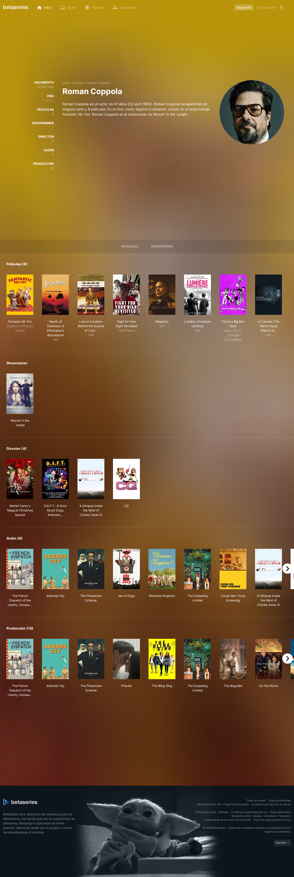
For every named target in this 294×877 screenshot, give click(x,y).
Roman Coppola (98, 83)
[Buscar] (282, 7)
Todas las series (255, 800)
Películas (129, 246)
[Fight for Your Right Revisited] (126, 295)
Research (285, 816)
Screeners (271, 816)
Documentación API (209, 804)
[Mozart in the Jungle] (19, 394)
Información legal (205, 812)
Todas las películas (279, 800)
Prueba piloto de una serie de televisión (227, 819)
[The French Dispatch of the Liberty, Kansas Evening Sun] (19, 569)
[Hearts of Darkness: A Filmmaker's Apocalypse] (55, 295)
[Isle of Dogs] (126, 569)
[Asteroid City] (55, 569)
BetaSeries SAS (241, 816)
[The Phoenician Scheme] (90, 569)
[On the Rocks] (268, 659)
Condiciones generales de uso (249, 812)
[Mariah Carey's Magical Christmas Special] (19, 479)
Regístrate (244, 7)
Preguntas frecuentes (236, 804)
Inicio (66, 83)
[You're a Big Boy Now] (233, 295)
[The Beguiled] (233, 659)
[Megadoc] (162, 295)
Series (78, 83)
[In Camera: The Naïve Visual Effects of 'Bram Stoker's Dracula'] (268, 295)
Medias (257, 816)
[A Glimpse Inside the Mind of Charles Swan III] (90, 479)
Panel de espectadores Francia (272, 819)
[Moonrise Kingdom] (162, 569)
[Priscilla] (126, 659)
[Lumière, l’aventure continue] (197, 295)
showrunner (162, 246)
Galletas (224, 812)
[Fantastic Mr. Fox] (19, 295)
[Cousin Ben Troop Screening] (233, 569)
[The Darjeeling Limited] (197, 569)
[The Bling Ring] (162, 659)
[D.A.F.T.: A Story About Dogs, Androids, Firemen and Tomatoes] (55, 479)
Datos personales (280, 812)
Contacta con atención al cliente (271, 804)
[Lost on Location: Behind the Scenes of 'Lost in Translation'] (90, 295)
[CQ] (126, 479)
